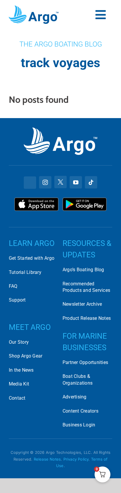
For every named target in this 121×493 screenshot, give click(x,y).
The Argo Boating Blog (60, 44)
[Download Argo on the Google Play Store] (85, 200)
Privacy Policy (76, 459)
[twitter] (60, 182)
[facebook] (30, 182)
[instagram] (45, 182)
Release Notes (47, 459)
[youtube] (76, 182)
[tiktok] (91, 182)
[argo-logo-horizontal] (33, 8)
